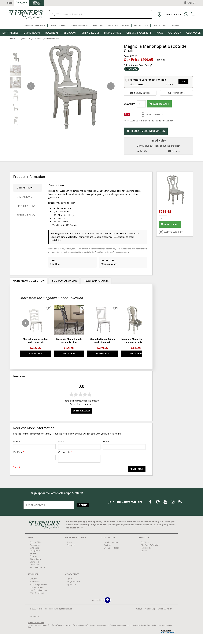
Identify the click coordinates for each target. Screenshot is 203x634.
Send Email (137, 469)
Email (61, 441)
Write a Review (81, 410)
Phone (107, 441)
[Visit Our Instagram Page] (173, 501)
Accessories (35, 545)
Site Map (151, 609)
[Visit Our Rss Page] (180, 501)
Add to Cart (161, 104)
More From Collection (29, 280)
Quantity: (129, 104)
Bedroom (69, 32)
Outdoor (174, 32)
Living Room (31, 32)
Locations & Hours (118, 25)
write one (88, 404)
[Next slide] (137, 323)
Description (25, 187)
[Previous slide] (25, 323)
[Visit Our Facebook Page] (150, 501)
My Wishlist (71, 584)
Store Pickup (179, 93)
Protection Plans (37, 593)
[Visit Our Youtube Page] (165, 501)
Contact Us (159, 25)
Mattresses (10, 32)
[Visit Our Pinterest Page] (158, 501)
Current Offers (58, 25)
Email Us (175, 150)
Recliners (51, 32)
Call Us (133, 68)
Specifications (26, 206)
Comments (64, 452)
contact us (120, 236)
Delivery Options (142, 93)
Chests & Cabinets (138, 32)
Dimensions (24, 196)
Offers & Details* (165, 609)
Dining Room (90, 32)
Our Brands (33, 616)
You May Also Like (64, 280)
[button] (169, 14)
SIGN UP (83, 505)
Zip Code (18, 452)
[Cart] (193, 14)
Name (17, 441)
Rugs (159, 32)
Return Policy (26, 215)
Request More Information (148, 131)
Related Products (96, 280)
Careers (175, 25)
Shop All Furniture (37, 567)
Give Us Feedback (111, 547)
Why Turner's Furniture (150, 545)
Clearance (193, 32)
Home (12, 38)
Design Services (79, 25)
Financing (98, 25)
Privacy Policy (140, 609)
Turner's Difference (34, 25)
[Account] (185, 14)
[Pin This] (127, 115)
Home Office (112, 32)
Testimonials (141, 25)
